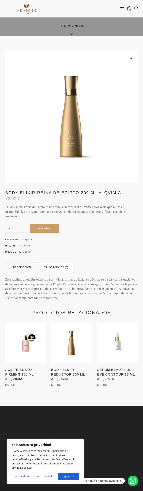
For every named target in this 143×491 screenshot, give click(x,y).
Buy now (44, 228)
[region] (45, 461)
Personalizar (22, 476)
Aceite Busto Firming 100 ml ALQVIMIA (19, 374)
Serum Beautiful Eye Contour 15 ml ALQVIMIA (116, 374)
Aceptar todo (68, 476)
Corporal (27, 239)
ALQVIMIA (25, 245)
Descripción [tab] (22, 267)
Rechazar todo (44, 476)
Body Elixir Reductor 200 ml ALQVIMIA (68, 374)
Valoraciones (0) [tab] (56, 267)
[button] (130, 57)
